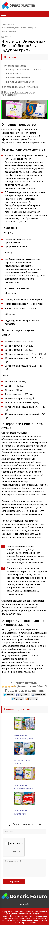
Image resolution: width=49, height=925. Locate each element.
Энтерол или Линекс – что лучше (19, 87)
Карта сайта (24, 904)
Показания (13, 73)
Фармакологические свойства (23, 69)
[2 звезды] (6, 686)
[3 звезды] (9, 686)
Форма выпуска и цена (20, 81)
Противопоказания (18, 77)
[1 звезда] (3, 686)
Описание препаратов (13, 66)
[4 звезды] (12, 686)
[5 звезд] (14, 686)
